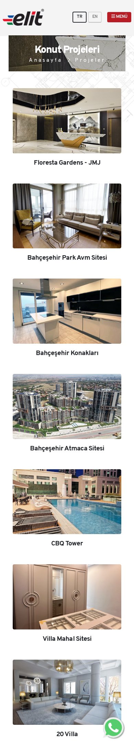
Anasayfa (45, 60)
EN (95, 17)
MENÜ (121, 17)
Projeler (90, 60)
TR (79, 17)
